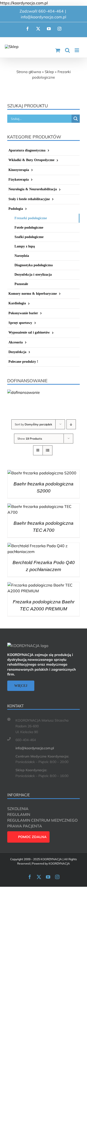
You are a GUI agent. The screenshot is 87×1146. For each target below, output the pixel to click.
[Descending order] (71, 424)
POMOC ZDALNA (32, 837)
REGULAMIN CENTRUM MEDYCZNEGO (42, 820)
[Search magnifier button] (76, 119)
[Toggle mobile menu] (77, 50)
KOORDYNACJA (59, 863)
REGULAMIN (18, 814)
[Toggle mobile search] (67, 50)
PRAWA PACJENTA (24, 826)
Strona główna (28, 71)
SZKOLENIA (18, 808)
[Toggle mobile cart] (57, 50)
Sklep (49, 71)
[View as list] (47, 450)
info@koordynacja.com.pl (43, 16)
